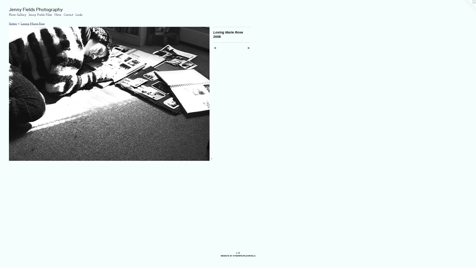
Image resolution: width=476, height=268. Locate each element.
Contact (68, 14)
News (57, 14)
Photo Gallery (17, 14)
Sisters (13, 23)
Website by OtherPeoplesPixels (238, 256)
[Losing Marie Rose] (109, 94)
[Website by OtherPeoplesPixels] (468, 7)
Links (79, 14)
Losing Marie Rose (33, 23)
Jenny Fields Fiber (40, 14)
